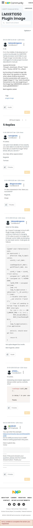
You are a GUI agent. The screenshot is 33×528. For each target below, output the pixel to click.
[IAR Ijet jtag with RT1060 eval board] (25, 120)
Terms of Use (14, 509)
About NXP (5, 498)
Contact (6, 500)
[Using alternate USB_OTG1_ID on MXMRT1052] (22, 120)
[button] (24, 44)
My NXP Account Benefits (21, 500)
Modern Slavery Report (7, 511)
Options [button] (27, 31)
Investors (22, 498)
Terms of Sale (22, 509)
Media (29, 498)
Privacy (8, 509)
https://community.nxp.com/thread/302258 (16, 435)
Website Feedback (27, 511)
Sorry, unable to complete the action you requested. (15, 523)
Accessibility (17, 511)
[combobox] (16, 23)
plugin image (9, 98)
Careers (14, 498)
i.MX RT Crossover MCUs (10, 9)
